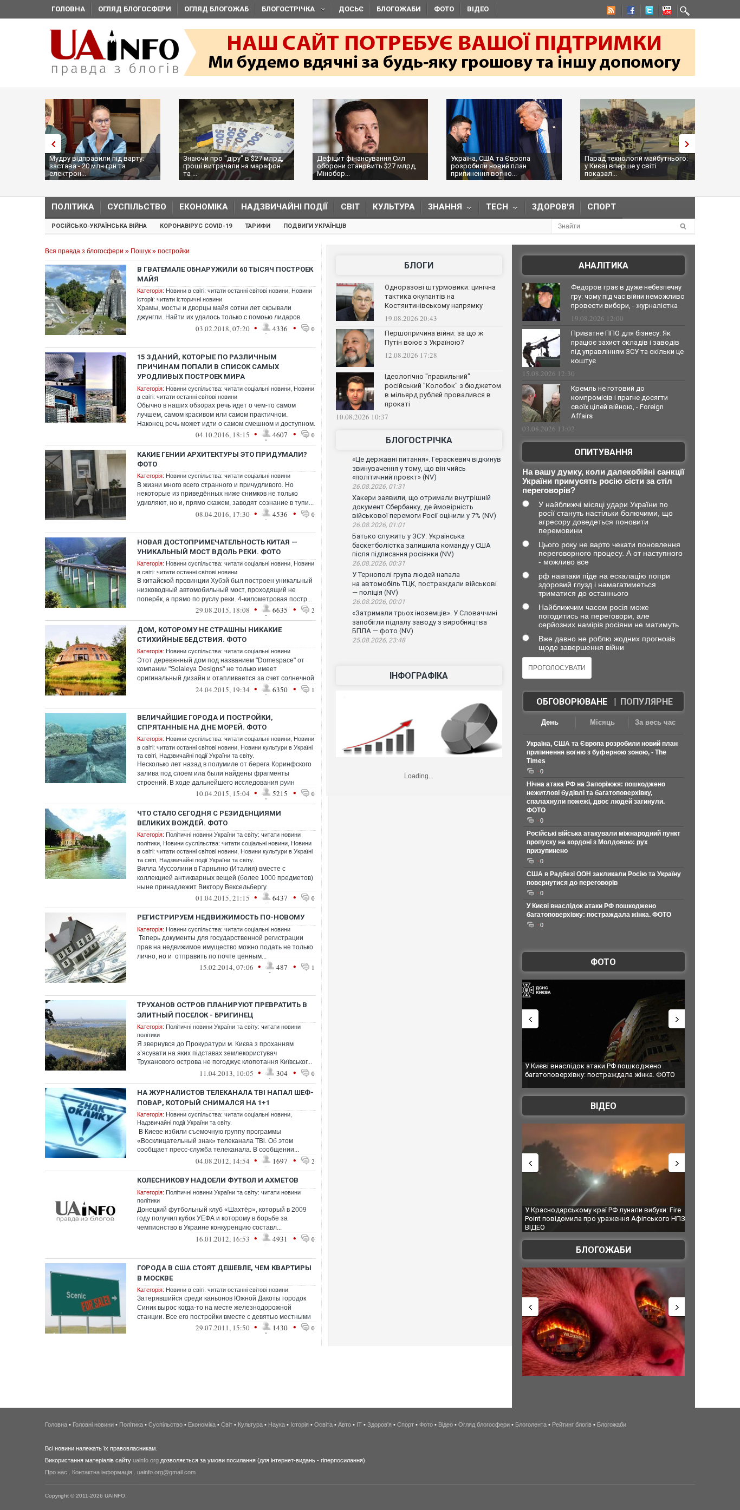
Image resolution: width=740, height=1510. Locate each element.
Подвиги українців (314, 225)
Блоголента (531, 1424)
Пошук (141, 251)
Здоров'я (553, 207)
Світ (350, 207)
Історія (299, 1424)
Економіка (203, 207)
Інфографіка (419, 676)
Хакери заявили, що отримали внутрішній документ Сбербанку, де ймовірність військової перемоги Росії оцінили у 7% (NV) (424, 507)
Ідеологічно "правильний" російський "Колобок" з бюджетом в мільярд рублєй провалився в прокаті (443, 390)
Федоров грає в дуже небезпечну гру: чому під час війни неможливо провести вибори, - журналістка (628, 296)
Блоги (418, 265)
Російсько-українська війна (99, 225)
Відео (478, 9)
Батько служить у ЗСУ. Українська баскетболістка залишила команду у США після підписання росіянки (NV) (421, 545)
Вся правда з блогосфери (84, 251)
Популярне (646, 702)
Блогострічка (285, 10)
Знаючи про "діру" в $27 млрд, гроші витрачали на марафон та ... (233, 166)
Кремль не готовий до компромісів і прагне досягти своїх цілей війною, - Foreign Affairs (619, 402)
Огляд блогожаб (216, 9)
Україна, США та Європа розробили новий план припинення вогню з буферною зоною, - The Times (602, 752)
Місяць (602, 722)
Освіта (323, 1424)
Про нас (56, 1472)
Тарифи (257, 225)
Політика (72, 207)
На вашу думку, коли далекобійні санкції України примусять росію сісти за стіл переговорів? (603, 481)
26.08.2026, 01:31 (378, 486)
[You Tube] (665, 12)
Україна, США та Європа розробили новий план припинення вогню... (490, 166)
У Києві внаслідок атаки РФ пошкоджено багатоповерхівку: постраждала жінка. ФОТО (600, 1070)
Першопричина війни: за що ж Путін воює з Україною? (434, 337)
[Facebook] (628, 12)
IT (359, 1424)
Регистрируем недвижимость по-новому (220, 917)
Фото (444, 9)
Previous (50, 143)
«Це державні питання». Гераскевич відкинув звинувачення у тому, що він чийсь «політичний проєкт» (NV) (426, 468)
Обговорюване (571, 702)
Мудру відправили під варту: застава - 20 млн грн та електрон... (96, 166)
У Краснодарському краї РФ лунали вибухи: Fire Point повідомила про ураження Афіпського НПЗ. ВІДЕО (606, 1218)
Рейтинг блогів (572, 1424)
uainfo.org (146, 1460)
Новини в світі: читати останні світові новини (227, 290)
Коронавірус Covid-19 (196, 225)
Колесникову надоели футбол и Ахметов (217, 1180)
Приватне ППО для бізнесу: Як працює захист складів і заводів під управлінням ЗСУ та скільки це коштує (627, 347)
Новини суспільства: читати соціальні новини (228, 388)
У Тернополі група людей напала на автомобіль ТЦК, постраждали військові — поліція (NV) (424, 583)
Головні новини (93, 1424)
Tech (493, 209)
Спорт (601, 207)
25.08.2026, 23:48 (378, 640)
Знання (441, 209)
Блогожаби (399, 9)
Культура (394, 207)
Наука (276, 1424)
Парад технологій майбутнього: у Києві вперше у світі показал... (636, 166)
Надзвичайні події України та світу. (206, 755)
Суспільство (136, 207)
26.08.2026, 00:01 (378, 602)
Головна (68, 9)
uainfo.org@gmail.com (166, 1472)
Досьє (351, 9)
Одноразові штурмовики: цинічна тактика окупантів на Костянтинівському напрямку (440, 296)
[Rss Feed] (610, 12)
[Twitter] (647, 12)
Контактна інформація (102, 1472)
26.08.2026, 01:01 (378, 525)
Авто (344, 1424)
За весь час (655, 722)
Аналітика (603, 265)
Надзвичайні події (284, 207)
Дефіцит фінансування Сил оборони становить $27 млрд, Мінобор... (367, 166)
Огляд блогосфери (134, 9)
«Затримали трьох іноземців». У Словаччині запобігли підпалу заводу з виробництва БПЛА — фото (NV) (424, 622)
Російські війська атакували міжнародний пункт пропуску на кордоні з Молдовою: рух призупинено (603, 842)
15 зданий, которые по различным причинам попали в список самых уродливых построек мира (208, 366)
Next (689, 143)
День (550, 722)
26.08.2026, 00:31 (378, 563)
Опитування (603, 452)
